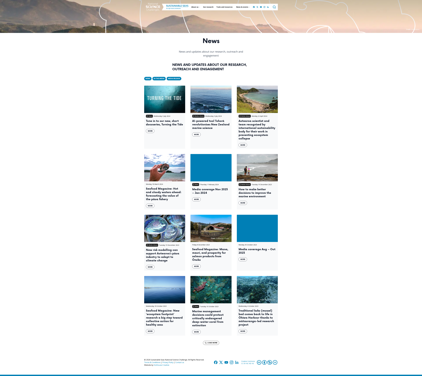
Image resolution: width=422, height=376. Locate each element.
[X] (257, 7)
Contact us (179, 362)
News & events (242, 7)
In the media (159, 78)
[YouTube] (261, 7)
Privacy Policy (167, 362)
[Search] (274, 7)
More (151, 131)
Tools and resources (224, 7)
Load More (212, 343)
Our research (208, 7)
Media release (174, 78)
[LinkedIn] (268, 7)
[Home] (153, 7)
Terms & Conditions (152, 362)
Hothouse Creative (161, 365)
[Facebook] (254, 7)
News (148, 78)
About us (194, 7)
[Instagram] (264, 7)
